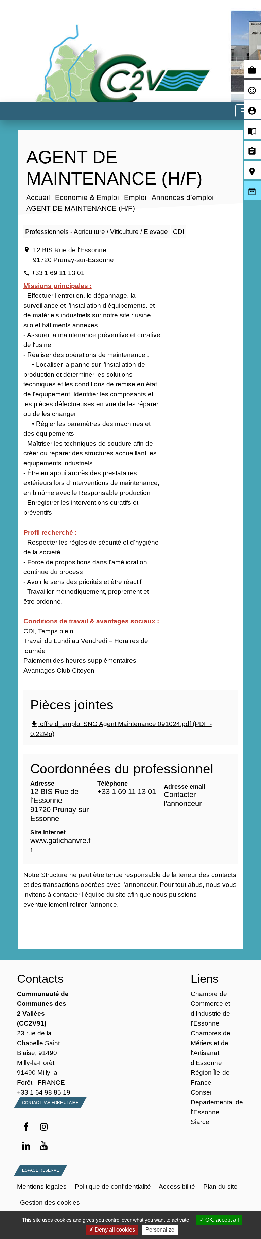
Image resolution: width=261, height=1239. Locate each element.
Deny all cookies (114, 1230)
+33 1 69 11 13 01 (58, 272)
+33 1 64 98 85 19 (43, 1092)
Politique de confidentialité (113, 1186)
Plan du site (220, 1186)
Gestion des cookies (50, 1202)
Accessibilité (177, 1186)
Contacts (40, 978)
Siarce (200, 1121)
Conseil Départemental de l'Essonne (217, 1102)
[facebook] (26, 1127)
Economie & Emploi (87, 198)
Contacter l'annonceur (183, 799)
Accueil (38, 198)
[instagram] (44, 1127)
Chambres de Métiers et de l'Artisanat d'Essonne (210, 1047)
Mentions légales (42, 1186)
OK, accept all (221, 1220)
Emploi (135, 198)
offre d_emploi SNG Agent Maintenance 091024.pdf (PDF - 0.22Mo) (121, 728)
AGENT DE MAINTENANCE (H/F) (80, 208)
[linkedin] (26, 1146)
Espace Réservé (40, 1170)
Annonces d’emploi (182, 198)
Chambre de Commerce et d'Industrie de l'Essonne (210, 1008)
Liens (205, 978)
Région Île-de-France (211, 1077)
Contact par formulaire (50, 1102)
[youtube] (44, 1146)
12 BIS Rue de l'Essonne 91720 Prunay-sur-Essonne (73, 254)
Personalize (159, 1230)
